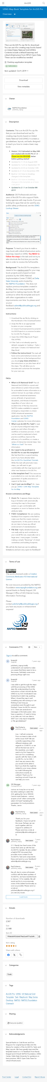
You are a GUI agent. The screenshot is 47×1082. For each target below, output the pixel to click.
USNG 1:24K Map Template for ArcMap (25, 488)
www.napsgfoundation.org (26, 587)
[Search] (44, 3)
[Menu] (3, 3)
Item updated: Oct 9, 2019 (15, 71)
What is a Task (17, 444)
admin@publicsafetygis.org (25, 305)
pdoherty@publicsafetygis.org (24, 604)
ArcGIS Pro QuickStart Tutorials (26, 460)
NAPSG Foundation (17, 283)
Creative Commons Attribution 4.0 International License (21, 576)
